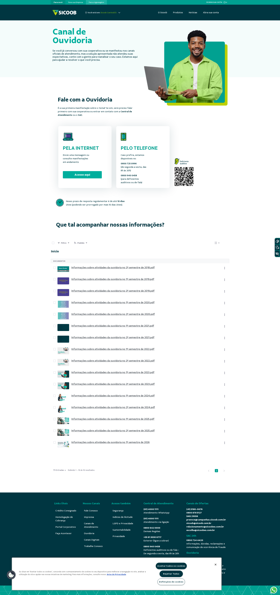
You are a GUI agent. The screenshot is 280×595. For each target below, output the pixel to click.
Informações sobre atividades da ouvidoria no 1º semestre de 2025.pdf (112, 418)
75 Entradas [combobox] (58, 470)
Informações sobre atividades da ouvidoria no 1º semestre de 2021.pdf (112, 325)
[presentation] (58, 2)
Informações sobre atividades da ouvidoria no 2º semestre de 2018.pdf (113, 267)
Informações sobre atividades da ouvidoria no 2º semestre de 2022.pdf (113, 360)
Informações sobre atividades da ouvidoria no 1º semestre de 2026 (110, 442)
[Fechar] (215, 564)
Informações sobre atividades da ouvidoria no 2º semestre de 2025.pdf (113, 430)
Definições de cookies (171, 582)
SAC (80, 115)
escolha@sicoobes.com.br (200, 530)
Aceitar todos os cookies (171, 566)
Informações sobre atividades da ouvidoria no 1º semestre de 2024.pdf (113, 395)
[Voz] (277, 247)
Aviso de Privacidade (116, 574)
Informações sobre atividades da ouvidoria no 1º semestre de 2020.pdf (113, 302)
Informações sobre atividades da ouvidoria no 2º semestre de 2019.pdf (113, 290)
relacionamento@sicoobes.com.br (205, 526)
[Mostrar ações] (224, 268)
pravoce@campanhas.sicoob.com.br (206, 519)
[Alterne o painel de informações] (225, 243)
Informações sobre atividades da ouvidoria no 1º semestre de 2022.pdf (112, 349)
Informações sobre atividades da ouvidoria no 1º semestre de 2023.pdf (112, 372)
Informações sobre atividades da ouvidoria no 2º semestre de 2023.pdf (113, 384)
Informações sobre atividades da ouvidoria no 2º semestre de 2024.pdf (113, 407)
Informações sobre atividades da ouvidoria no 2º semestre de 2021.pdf (112, 337)
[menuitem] (58, 2)
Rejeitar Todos (171, 574)
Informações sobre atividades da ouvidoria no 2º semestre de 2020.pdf (113, 314)
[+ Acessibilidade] (277, 254)
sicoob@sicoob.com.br (198, 523)
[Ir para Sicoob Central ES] (64, 12)
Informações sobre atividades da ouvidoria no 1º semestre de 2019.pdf (112, 279)
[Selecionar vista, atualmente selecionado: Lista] (217, 243)
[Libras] (277, 241)
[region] (117, 573)
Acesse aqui (82, 174)
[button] (11, 575)
